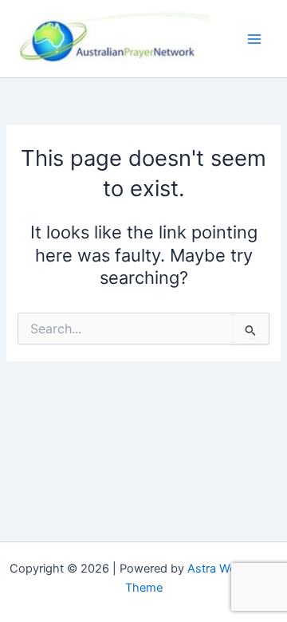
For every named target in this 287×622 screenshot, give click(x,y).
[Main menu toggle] (254, 39)
